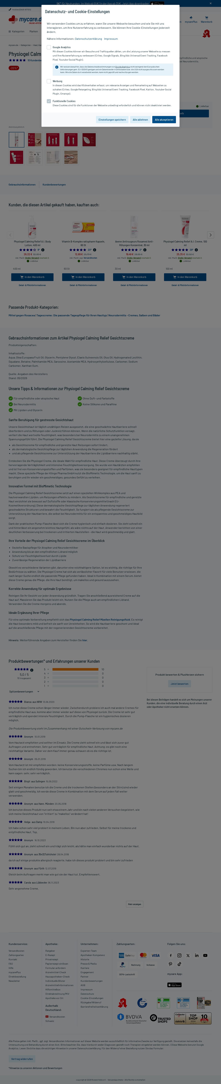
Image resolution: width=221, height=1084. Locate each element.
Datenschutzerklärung (88, 38)
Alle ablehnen (140, 119)
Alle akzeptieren (164, 119)
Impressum (111, 38)
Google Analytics (122, 66)
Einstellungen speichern (112, 119)
